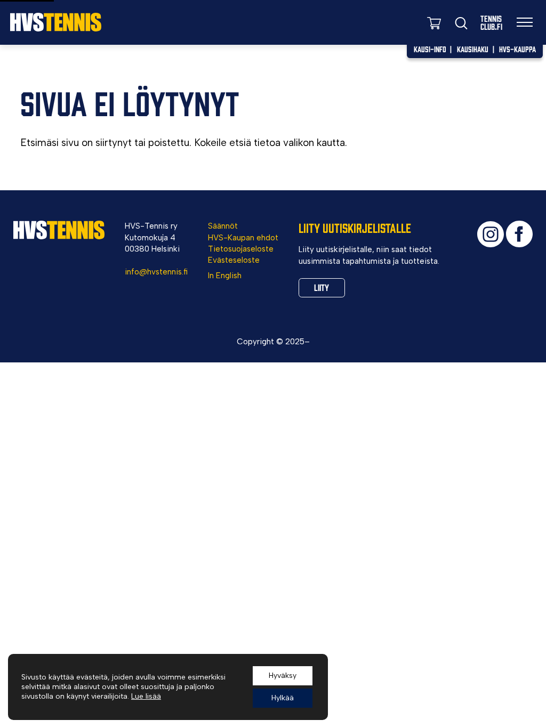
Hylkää (282, 697)
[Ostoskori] (434, 22)
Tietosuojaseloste (241, 249)
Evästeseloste (234, 260)
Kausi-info (430, 48)
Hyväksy (282, 675)
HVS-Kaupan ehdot (243, 237)
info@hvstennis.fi (156, 272)
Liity (321, 287)
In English (225, 275)
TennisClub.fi (491, 22)
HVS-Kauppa (517, 48)
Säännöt (223, 226)
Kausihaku (472, 48)
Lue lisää (146, 696)
